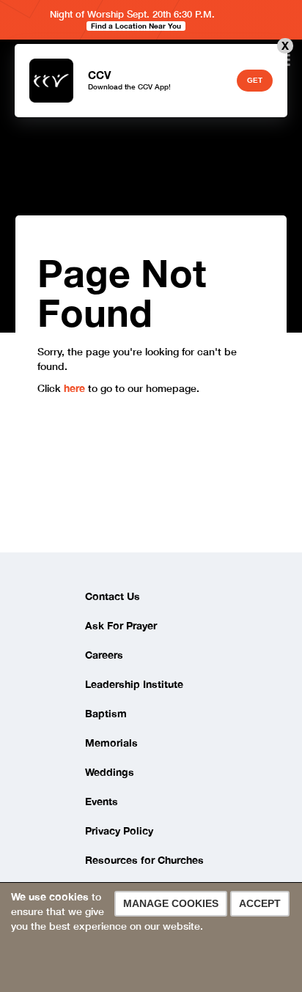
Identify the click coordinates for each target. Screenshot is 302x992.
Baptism (106, 713)
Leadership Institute (134, 684)
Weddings (109, 772)
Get (254, 80)
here (76, 388)
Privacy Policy (119, 830)
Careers (104, 654)
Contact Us (112, 596)
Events (101, 801)
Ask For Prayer (121, 625)
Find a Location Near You (136, 25)
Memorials (111, 742)
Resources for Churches (144, 860)
